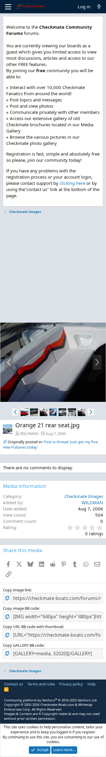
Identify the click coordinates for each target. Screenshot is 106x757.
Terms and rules (41, 684)
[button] (15, 412)
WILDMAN (29, 433)
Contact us (13, 684)
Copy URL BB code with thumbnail (33, 626)
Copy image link (17, 590)
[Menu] (8, 6)
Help (91, 684)
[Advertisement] (53, 269)
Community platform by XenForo (50, 700)
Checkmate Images (83, 496)
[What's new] (99, 7)
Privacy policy (71, 684)
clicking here (72, 183)
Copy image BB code (21, 608)
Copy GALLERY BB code (23, 645)
